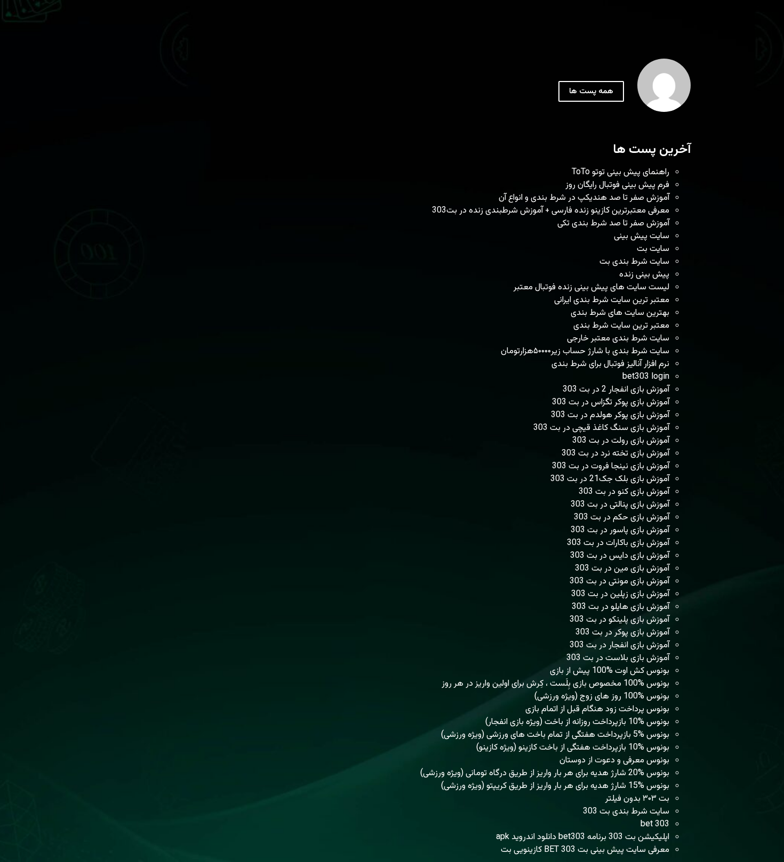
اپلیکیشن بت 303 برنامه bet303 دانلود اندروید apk (582, 837)
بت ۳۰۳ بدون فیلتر (637, 799)
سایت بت (653, 249)
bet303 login (645, 377)
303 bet (655, 824)
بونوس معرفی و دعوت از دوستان (614, 760)
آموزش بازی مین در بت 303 (622, 568)
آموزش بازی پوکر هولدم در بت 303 (610, 415)
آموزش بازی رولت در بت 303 (620, 441)
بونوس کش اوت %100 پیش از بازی (609, 671)
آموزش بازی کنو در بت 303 (624, 492)
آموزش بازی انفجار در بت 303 (619, 645)
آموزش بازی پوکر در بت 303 (622, 632)
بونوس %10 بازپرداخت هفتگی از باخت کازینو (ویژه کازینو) (572, 747)
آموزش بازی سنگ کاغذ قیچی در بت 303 (601, 428)
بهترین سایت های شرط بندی (620, 313)
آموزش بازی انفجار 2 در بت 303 (616, 389)
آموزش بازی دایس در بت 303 (619, 556)
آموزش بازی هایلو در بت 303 (620, 607)
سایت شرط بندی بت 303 (626, 811)
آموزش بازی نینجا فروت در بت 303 (610, 466)
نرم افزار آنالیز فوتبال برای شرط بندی (610, 364)
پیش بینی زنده (644, 274)
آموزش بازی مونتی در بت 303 (619, 581)
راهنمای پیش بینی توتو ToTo (620, 172)
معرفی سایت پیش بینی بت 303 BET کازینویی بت (585, 850)
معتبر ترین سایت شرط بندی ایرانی (611, 300)
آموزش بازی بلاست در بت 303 (617, 658)
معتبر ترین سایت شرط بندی (621, 325)
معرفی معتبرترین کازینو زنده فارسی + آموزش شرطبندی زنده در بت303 (550, 210)
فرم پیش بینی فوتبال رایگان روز (617, 185)
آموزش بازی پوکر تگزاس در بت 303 (610, 402)
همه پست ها (591, 91)
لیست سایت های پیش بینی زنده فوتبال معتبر (591, 287)
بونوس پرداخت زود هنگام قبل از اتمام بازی (597, 709)
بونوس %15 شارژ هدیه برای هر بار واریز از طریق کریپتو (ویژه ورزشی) (555, 786)
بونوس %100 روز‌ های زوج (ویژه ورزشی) (601, 696)
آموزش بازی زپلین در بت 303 (620, 594)
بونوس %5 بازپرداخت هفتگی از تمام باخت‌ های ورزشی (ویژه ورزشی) (555, 735)
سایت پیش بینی (641, 236)
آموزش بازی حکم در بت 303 (621, 517)
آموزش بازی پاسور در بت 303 (620, 530)
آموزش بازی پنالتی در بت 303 (620, 504)
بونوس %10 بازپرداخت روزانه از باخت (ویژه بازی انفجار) (577, 722)
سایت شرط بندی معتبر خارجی (618, 338)
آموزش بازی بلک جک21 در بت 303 (609, 479)
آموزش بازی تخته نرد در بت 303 (615, 453)
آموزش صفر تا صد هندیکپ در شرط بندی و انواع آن (584, 198)
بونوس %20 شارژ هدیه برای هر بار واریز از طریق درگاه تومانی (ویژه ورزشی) (544, 773)
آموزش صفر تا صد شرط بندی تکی (613, 223)
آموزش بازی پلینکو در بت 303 (619, 620)
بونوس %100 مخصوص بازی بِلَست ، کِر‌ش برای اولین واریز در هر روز (555, 683)
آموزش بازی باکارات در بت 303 (618, 543)
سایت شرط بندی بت (634, 262)
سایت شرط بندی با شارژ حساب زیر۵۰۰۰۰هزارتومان (585, 351)
